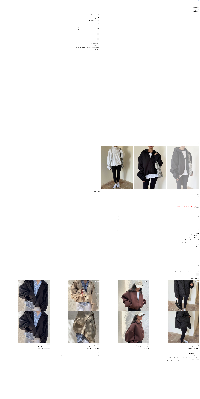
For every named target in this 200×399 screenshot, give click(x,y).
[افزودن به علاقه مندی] (192, 344)
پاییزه (83, 47)
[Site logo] (196, 0)
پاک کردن (78, 29)
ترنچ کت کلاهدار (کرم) (94, 346)
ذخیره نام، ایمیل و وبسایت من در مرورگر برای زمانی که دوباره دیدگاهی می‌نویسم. (185, 271)
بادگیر (85, 47)
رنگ (98, 28)
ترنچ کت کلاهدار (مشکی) (44, 346)
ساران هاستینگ (169, 360)
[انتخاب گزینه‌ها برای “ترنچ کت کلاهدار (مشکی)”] (48, 344)
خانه (98, 14)
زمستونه (95, 14)
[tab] (105, 191)
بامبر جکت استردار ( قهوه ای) (142, 346)
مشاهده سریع (195, 344)
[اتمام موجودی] (183, 295)
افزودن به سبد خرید (95, 40)
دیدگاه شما (197, 248)
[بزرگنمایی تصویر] (197, 143)
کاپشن (76, 47)
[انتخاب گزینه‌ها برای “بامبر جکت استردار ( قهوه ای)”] (148, 344)
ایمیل (198, 265)
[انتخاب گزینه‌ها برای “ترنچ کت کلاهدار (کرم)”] (98, 344)
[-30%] (34, 295)
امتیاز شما (197, 244)
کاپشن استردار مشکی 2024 (192, 346)
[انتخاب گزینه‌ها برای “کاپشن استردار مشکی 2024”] (198, 344)
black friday (94, 47)
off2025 (97, 47)
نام (198, 260)
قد (98, 23)
